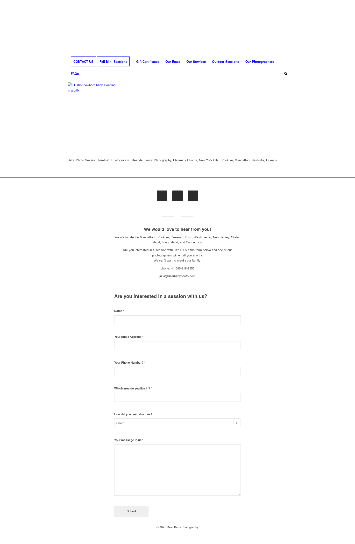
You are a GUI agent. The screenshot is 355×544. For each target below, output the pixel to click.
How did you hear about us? (133, 414)
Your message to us (128, 440)
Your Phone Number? (129, 362)
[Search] (284, 74)
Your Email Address (128, 337)
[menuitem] (83, 62)
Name (119, 311)
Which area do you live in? (133, 388)
